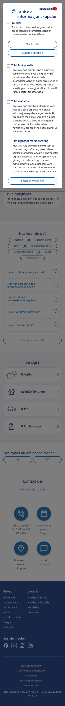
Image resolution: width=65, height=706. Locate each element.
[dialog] (32, 95)
